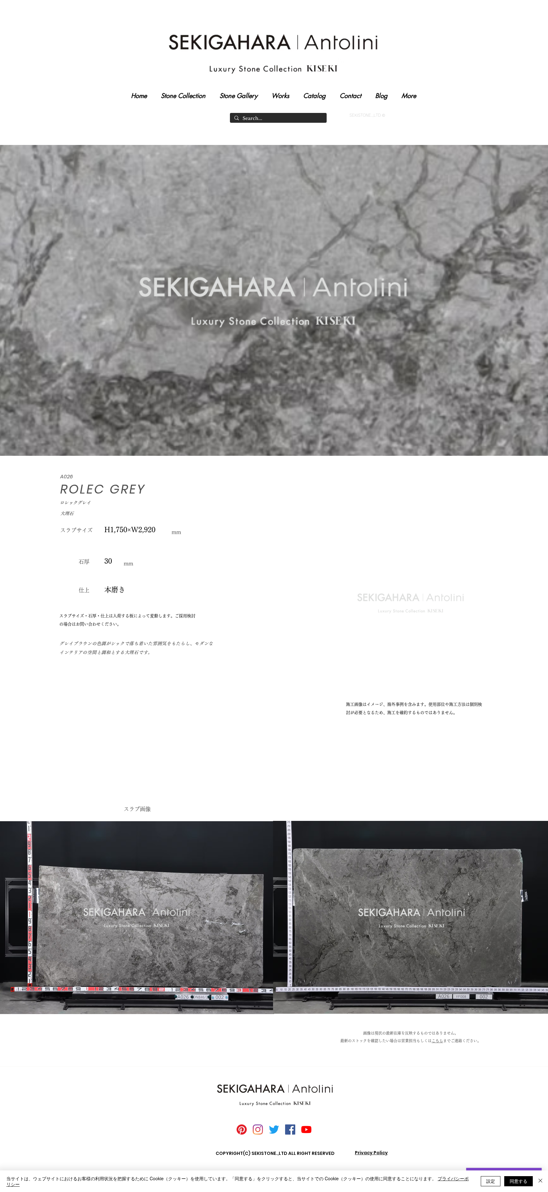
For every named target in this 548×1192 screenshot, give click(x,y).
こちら (437, 1041)
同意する (518, 1181)
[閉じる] (540, 1181)
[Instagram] (258, 1129)
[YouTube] (306, 1129)
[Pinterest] (242, 1129)
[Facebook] (290, 1129)
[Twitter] (274, 1129)
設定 (490, 1181)
